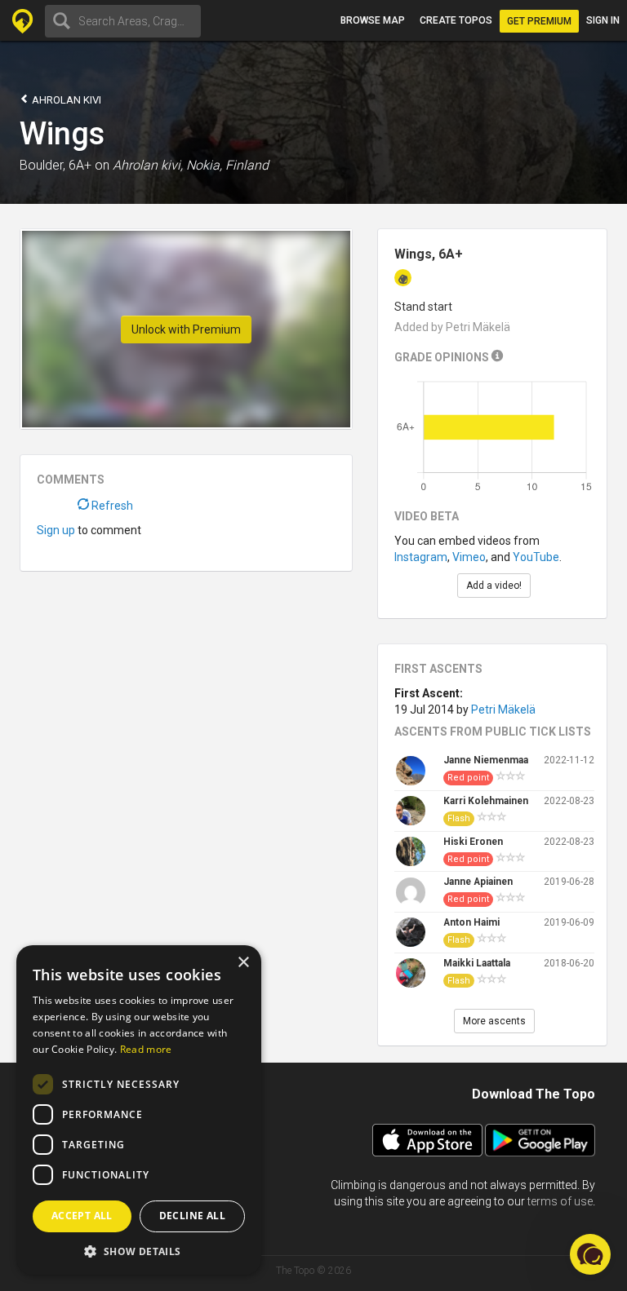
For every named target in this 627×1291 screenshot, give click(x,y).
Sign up (56, 530)
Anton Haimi (471, 922)
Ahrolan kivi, (148, 165)
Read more (146, 1049)
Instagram (420, 557)
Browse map (372, 20)
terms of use (560, 1201)
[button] (139, 1250)
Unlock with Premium (186, 329)
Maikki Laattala (476, 963)
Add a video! (494, 585)
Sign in (603, 20)
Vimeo (469, 557)
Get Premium (539, 21)
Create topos (456, 20)
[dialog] (138, 1110)
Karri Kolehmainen (485, 801)
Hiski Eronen (473, 841)
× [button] (243, 963)
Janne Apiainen (478, 881)
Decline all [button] (192, 1215)
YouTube (536, 557)
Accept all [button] (82, 1215)
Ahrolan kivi (65, 100)
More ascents (494, 1021)
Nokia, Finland (227, 165)
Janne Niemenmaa (485, 760)
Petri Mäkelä (503, 709)
